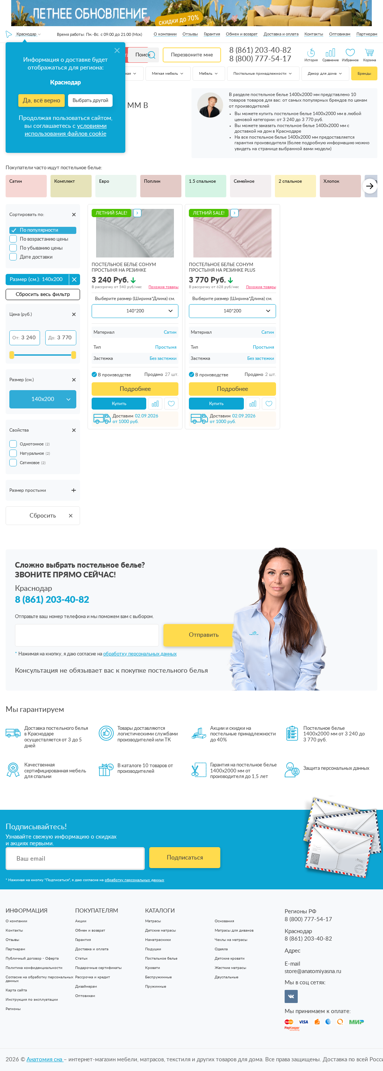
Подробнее (135, 389)
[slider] (11, 355)
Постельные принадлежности (260, 73)
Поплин (152, 181)
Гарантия (212, 34)
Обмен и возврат (242, 34)
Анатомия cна (45, 1059)
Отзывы (190, 34)
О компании (165, 34)
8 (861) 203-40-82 (260, 50)
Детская (124, 73)
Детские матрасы (160, 930)
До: (51, 338)
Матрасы (153, 921)
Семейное (244, 181)
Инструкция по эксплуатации (32, 999)
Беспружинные (158, 977)
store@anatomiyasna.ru (313, 971)
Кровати (152, 968)
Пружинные (155, 986)
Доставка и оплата (281, 34)
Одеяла (221, 949)
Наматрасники (158, 940)
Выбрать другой (90, 100)
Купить (119, 403)
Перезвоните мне (192, 55)
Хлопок (331, 181)
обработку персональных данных (140, 654)
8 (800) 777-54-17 (260, 59)
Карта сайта (16, 990)
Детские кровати (230, 958)
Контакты (313, 34)
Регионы (13, 1009)
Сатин (15, 181)
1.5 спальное (202, 181)
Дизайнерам (86, 986)
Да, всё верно (41, 101)
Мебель (206, 73)
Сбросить (43, 516)
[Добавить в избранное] (171, 404)
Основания (224, 921)
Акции (80, 921)
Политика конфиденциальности (34, 968)
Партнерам (366, 34)
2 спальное (290, 181)
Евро (104, 181)
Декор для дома (323, 73)
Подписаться (185, 858)
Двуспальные (226, 977)
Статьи (81, 958)
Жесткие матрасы (230, 968)
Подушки (153, 949)
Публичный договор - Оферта (32, 958)
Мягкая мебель (165, 73)
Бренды (364, 73)
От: (15, 338)
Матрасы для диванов (234, 930)
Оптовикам (339, 34)
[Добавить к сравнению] (155, 404)
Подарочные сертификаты (98, 968)
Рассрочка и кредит (92, 977)
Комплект (64, 181)
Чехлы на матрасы (231, 940)
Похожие (163, 287)
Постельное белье (161, 958)
